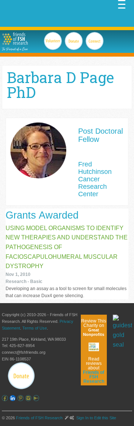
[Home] (15, 38)
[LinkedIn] (13, 398)
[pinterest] (21, 398)
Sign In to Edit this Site (95, 418)
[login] (37, 398)
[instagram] (29, 398)
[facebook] (6, 398)
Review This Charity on (93, 327)
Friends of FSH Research (39, 418)
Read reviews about (93, 370)
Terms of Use (34, 328)
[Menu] (121, 3)
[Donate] (21, 375)
